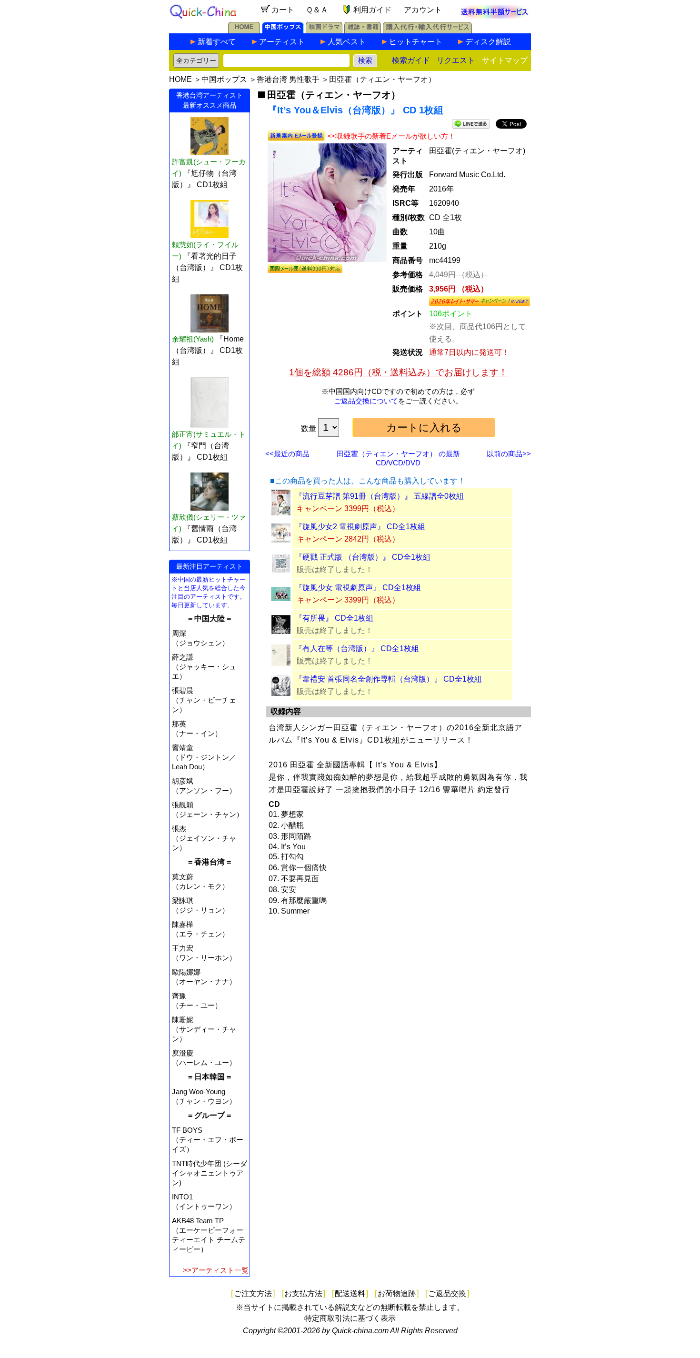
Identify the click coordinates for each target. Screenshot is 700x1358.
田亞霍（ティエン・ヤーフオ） (382, 79)
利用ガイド (372, 10)
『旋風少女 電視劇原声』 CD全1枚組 (358, 587)
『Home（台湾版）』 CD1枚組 (208, 350)
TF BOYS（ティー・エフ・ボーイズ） (207, 1139)
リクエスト (456, 60)
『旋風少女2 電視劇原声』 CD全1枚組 (360, 527)
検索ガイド (411, 60)
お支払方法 (303, 1293)
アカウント (423, 10)
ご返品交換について (366, 401)
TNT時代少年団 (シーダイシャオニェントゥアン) (209, 1173)
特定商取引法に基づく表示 (350, 1318)
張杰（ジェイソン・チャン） (204, 838)
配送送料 (350, 1293)
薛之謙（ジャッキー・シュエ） (204, 666)
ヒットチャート (415, 42)
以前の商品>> (509, 454)
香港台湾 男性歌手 (288, 79)
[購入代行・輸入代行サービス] (427, 31)
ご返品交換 (447, 1293)
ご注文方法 (253, 1293)
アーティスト (282, 42)
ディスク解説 (488, 42)
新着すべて (217, 42)
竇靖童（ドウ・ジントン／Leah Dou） (204, 757)
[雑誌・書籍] (362, 31)
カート (282, 10)
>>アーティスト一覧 (216, 1270)
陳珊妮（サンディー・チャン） (204, 1029)
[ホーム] (244, 31)
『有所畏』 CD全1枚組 (334, 618)
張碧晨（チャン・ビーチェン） (204, 700)
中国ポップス (224, 79)
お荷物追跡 (397, 1293)
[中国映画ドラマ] (324, 31)
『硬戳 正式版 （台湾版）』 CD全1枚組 (362, 557)
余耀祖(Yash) (193, 339)
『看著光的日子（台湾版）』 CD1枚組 (207, 267)
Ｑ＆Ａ (317, 10)
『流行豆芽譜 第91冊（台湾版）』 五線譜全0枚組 (379, 496)
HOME (180, 79)
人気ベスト (347, 42)
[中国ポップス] (283, 31)
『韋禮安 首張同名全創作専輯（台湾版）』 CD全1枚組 (388, 679)
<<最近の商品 (287, 454)
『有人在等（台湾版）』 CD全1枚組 (357, 648)
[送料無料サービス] (494, 16)
